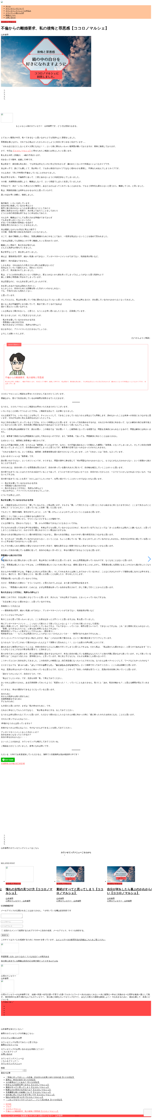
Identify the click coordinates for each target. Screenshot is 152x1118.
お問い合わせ (11, 18)
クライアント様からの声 (15, 13)
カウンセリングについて (15, 9)
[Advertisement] (44, 107)
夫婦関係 (5, 764)
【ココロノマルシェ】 (21, 151)
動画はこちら (11, 15)
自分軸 (12, 764)
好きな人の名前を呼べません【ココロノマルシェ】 (27, 1085)
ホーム (8, 6)
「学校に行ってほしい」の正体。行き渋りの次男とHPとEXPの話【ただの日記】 (40, 1077)
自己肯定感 (20, 764)
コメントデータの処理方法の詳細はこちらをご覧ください (80, 940)
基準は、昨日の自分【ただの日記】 (21, 1080)
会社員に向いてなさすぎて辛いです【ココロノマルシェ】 (30, 1095)
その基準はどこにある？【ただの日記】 (23, 1082)
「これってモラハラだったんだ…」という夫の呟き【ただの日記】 (34, 1100)
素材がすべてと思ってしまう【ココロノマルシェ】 (27, 1087)
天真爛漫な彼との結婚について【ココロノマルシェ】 (28, 1092)
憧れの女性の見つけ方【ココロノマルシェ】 (25, 1097)
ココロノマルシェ (8, 22)
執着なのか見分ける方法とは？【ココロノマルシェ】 (28, 1090)
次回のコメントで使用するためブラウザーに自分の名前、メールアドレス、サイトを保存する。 (45, 931)
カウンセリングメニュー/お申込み (18, 11)
